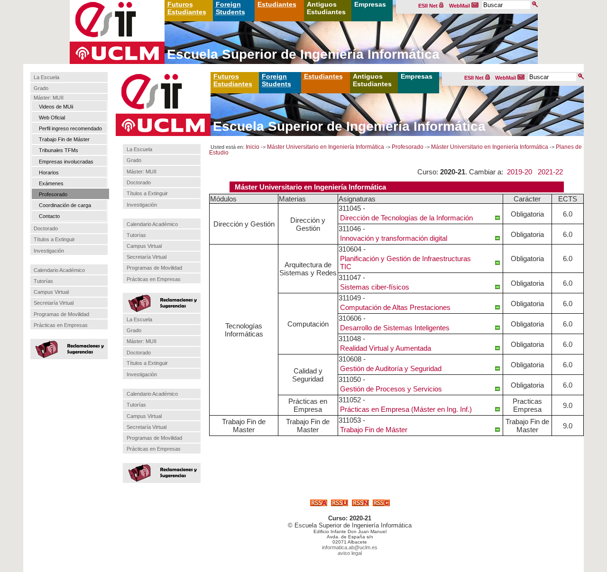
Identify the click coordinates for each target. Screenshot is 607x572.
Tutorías (43, 281)
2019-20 (519, 172)
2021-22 (550, 172)
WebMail (460, 6)
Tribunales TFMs (58, 150)
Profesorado (53, 194)
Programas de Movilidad (61, 314)
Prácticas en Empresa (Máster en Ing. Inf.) (406, 409)
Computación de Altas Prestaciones (395, 307)
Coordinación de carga (65, 205)
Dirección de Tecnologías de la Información (406, 218)
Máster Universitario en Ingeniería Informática (325, 147)
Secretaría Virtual (54, 303)
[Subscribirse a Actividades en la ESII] (318, 503)
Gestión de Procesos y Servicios (391, 389)
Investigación (49, 251)
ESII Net (428, 6)
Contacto (49, 216)
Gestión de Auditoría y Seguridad (390, 368)
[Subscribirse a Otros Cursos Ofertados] (381, 503)
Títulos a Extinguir (54, 239)
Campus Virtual (51, 292)
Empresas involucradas (66, 161)
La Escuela (46, 77)
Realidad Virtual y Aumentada (385, 348)
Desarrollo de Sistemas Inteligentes (395, 328)
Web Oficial (52, 117)
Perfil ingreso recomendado (70, 128)
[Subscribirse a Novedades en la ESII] (339, 503)
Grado (41, 88)
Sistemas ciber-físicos (374, 287)
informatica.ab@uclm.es (349, 547)
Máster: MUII (49, 97)
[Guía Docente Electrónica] (497, 217)
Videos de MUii (56, 106)
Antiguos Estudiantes (326, 8)
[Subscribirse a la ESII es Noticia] (360, 503)
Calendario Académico (59, 270)
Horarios (49, 172)
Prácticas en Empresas (61, 325)
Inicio (252, 147)
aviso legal (350, 553)
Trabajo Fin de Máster (64, 139)
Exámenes (51, 183)
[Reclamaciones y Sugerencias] (68, 348)
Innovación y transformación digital (393, 238)
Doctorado (46, 228)
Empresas (370, 4)
